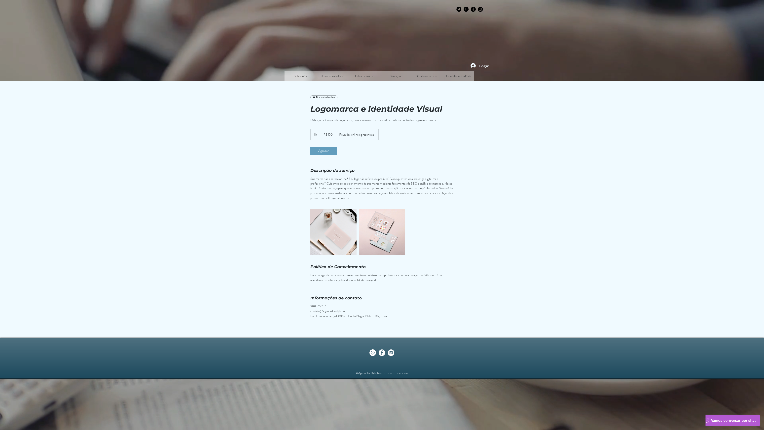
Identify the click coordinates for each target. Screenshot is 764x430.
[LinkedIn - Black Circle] (466, 9)
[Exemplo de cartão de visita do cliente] (333, 232)
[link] (323, 151)
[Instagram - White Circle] (391, 352)
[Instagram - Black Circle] (480, 9)
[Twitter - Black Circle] (458, 9)
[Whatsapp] (372, 352)
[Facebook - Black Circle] (473, 9)
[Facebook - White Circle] (382, 352)
